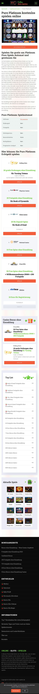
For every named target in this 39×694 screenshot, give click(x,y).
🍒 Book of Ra (6, 600)
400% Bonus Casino (11, 463)
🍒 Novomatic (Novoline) (10, 596)
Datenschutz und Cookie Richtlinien (13, 631)
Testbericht (19, 229)
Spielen (19, 182)
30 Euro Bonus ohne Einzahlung (15, 428)
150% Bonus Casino (11, 448)
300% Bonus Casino (11, 458)
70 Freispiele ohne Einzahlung (11, 564)
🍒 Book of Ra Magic (8, 608)
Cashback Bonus (7, 556)
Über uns (4, 635)
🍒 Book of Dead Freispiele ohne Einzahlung (15, 384)
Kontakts (5, 639)
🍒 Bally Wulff (6, 592)
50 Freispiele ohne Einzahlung (14, 438)
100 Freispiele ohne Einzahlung (12, 560)
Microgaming (24, 119)
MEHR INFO (16, 691)
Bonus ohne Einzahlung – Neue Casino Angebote (18, 548)
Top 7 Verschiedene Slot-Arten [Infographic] (16, 620)
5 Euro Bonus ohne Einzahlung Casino (14, 572)
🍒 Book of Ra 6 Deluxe (9, 604)
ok (25, 690)
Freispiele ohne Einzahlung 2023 (12, 552)
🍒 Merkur (5, 584)
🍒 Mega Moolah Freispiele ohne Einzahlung (15, 412)
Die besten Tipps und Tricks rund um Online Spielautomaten (16, 625)
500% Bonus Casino (11, 468)
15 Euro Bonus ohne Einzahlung (12, 568)
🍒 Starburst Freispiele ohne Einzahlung (14, 391)
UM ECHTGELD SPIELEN (19, 47)
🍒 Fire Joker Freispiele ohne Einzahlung (14, 398)
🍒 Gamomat (6, 588)
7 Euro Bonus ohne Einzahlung (14, 433)
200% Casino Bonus (11, 453)
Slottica (21, 290)
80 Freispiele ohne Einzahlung (14, 418)
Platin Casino (23, 214)
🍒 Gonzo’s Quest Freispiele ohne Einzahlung (15, 405)
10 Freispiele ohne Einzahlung (14, 423)
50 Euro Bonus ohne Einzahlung (15, 443)
